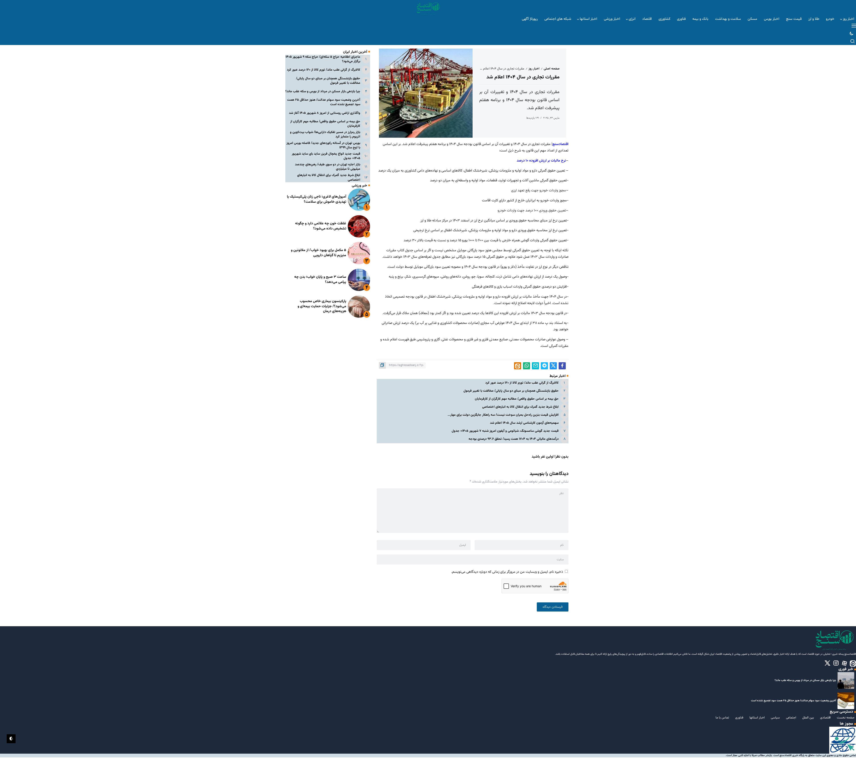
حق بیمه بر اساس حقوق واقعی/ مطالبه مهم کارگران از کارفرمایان (517, 398)
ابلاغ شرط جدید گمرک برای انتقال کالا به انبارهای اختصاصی (520, 406)
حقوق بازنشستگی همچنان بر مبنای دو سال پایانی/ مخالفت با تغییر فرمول (511, 390)
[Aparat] (844, 663)
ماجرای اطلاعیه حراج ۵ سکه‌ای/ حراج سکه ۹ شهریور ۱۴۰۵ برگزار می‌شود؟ (323, 59)
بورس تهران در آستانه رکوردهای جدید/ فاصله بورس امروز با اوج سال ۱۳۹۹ (323, 145)
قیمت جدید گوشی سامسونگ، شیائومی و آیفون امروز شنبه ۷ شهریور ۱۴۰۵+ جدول (505, 431)
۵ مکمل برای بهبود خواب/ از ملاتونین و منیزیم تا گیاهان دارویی (318, 253)
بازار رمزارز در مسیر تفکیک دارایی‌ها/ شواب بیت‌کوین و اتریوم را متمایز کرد (325, 134)
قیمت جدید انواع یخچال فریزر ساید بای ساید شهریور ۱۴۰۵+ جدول (326, 156)
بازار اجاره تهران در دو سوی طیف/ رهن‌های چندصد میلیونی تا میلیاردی (327, 167)
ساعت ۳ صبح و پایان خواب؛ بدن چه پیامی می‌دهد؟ (320, 279)
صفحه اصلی (552, 68)
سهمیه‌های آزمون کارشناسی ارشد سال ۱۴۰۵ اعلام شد (524, 423)
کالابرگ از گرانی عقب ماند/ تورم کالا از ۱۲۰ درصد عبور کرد (522, 382)
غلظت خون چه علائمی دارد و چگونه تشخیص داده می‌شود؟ (320, 226)
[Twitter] (827, 663)
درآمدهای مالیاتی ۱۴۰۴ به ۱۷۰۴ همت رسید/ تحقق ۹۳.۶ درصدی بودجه (514, 439)
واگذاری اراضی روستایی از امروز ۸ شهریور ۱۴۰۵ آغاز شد (324, 113)
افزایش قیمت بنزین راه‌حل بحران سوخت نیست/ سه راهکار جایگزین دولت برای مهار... (503, 414)
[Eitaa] (853, 663)
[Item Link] (359, 199)
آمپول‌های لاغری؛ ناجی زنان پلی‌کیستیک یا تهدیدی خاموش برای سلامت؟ (316, 199)
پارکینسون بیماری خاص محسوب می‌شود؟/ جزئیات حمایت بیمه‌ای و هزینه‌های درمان (322, 306)
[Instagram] (836, 663)
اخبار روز (534, 68)
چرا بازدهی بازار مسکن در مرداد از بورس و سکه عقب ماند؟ (322, 91)
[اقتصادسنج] (428, 8)
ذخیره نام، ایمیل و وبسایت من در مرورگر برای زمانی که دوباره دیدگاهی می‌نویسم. (507, 572)
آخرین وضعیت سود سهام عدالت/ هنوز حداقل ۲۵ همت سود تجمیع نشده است (323, 102)
